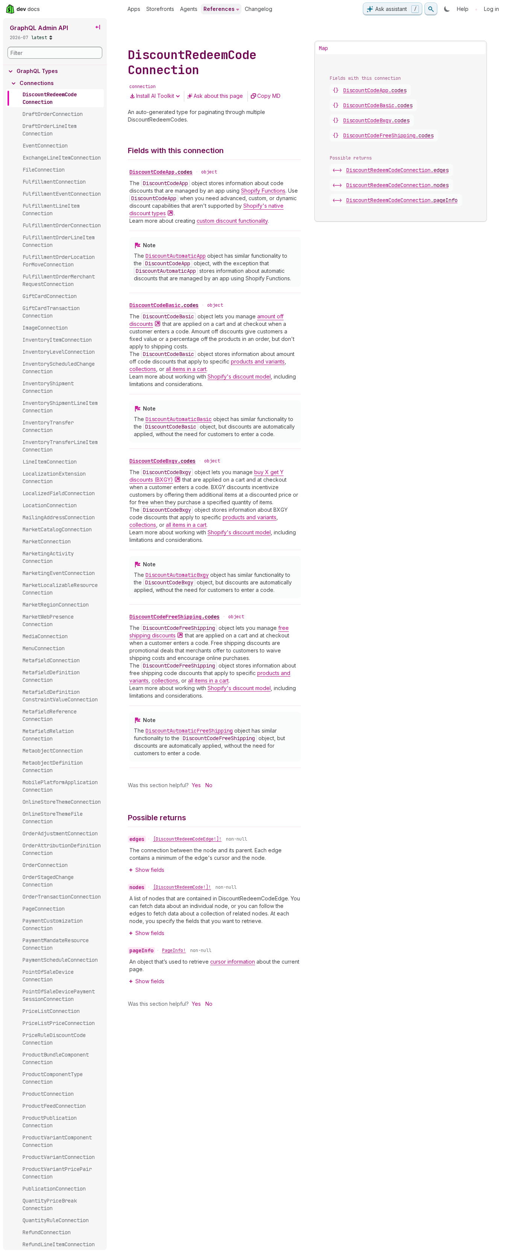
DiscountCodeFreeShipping (174, 616)
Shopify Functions (263, 190)
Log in (491, 9)
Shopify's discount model (239, 376)
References (219, 9)
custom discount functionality (232, 220)
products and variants (258, 361)
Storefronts (160, 9)
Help (463, 9)
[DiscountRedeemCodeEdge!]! (187, 839)
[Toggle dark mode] (447, 9)
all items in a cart (186, 369)
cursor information (232, 961)
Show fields (149, 870)
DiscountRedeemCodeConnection (397, 170)
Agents (188, 9)
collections (142, 369)
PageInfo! (174, 950)
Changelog (258, 9)
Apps (133, 9)
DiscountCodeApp (161, 172)
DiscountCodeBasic (164, 305)
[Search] (431, 9)
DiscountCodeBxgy (162, 461)
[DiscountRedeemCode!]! (182, 887)
